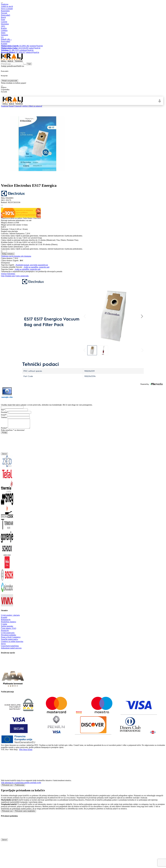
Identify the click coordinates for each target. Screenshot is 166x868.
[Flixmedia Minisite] (7, 398)
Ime (2, 410)
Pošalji (4, 432)
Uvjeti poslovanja (7, 633)
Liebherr (4, 30)
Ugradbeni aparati (43, 101)
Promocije (5, 630)
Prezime (4, 412)
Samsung (4, 35)
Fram (3, 19)
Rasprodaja (5, 11)
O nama (4, 624)
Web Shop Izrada (25, 749)
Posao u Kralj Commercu (10, 637)
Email (3, 415)
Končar (4, 28)
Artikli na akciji (7, 6)
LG (2, 37)
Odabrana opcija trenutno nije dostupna (16, 256)
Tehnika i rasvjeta (104, 101)
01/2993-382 (15, 46)
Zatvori (4, 454)
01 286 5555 (10, 50)
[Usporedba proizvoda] (2, 207)
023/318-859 (14, 48)
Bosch (3, 17)
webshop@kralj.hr (26, 50)
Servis (3, 644)
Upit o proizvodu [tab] (22, 276)
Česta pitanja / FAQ (8, 628)
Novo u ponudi (7, 9)
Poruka (3, 428)
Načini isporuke (7, 626)
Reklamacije (5, 620)
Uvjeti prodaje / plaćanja (10, 615)
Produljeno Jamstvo (8, 622)
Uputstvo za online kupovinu (12, 641)
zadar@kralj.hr (34, 48)
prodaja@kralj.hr (36, 46)
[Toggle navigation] (2, 2)
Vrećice (4, 274)
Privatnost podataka (8, 635)
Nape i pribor (53, 101)
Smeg (3, 33)
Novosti (4, 13)
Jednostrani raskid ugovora (11, 648)
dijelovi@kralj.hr (32, 52)
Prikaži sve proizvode (9, 81)
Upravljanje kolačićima (10, 646)
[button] (85, 316)
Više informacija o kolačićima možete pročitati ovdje (21, 783)
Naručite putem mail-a (9, 639)
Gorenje (4, 22)
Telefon (4, 417)
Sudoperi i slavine (64, 101)
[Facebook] (7, 668)
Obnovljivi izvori (121, 101)
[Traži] (2, 85)
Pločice (113, 101)
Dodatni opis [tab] (10, 276)
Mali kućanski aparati (91, 101)
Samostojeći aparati (29, 101)
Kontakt (4, 44)
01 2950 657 (13, 52)
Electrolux (5, 24)
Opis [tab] (3, 276)
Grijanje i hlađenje (76, 101)
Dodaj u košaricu (8, 254)
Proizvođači (5, 15)
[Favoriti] (2, 205)
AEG (3, 26)
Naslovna (4, 4)
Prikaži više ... (6, 39)
